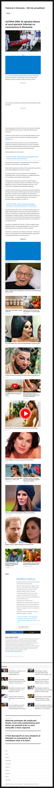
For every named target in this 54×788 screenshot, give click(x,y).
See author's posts (23, 626)
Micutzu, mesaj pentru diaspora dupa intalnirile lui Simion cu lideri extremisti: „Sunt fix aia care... (17, 681)
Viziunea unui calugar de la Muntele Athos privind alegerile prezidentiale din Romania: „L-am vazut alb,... (44, 707)
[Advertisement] (23, 65)
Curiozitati (8, 763)
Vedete (7, 757)
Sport (6, 754)
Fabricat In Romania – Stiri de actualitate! (25, 8)
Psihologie (8, 760)
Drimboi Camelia (26, 579)
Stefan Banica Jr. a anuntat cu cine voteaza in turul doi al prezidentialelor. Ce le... (17, 672)
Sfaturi (7, 776)
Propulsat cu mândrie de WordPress (31, 784)
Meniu (8, 13)
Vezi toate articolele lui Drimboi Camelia (13, 651)
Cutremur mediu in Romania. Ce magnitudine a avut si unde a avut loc (17, 698)
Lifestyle (7, 767)
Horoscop (7, 780)
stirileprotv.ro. (9, 139)
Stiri (23, 656)
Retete (7, 770)
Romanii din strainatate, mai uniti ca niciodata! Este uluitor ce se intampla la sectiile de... (17, 689)
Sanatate (7, 773)
